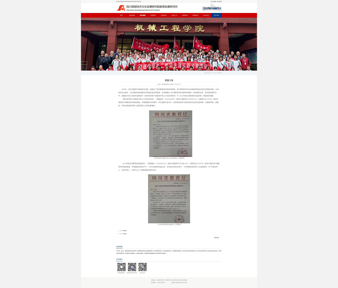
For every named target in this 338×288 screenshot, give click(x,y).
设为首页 (219, 1)
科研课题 (142, 15)
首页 (121, 15)
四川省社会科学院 (212, 251)
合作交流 (206, 15)
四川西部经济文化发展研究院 (145, 251)
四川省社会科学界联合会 (189, 251)
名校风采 (164, 15)
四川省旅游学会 (167, 251)
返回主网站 (216, 15)
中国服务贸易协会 (177, 251)
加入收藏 (213, 1)
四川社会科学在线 (202, 251)
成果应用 (185, 15)
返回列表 (216, 237)
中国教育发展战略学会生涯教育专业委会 (155, 253)
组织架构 (132, 15)
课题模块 (125, 230)
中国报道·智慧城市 (130, 253)
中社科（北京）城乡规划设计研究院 (126, 251)
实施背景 (125, 233)
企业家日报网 (139, 253)
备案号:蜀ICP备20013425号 (179, 282)
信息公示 (174, 15)
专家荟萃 (153, 15)
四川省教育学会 (157, 251)
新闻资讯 (195, 15)
